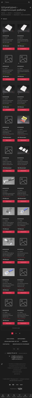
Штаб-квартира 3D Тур (12, 341)
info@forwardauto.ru (17, 356)
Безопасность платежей (21, 344)
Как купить (10, 338)
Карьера (25, 341)
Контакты (6, 344)
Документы (17, 373)
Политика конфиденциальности (17, 364)
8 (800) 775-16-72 (12, 353)
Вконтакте (14, 349)
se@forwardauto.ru (17, 359)
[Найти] (29, 2)
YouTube (17, 349)
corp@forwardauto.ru (17, 357)
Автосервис (21, 338)
